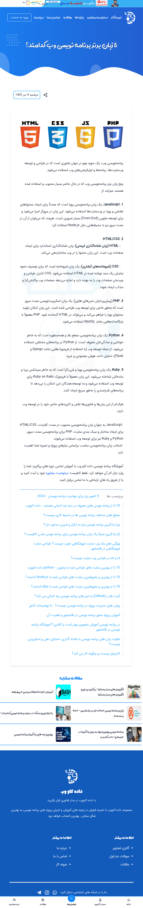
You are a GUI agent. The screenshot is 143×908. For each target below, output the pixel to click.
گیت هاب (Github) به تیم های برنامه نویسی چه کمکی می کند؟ (77, 596)
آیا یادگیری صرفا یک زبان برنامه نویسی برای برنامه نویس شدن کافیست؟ (72, 534)
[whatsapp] (54, 892)
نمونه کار (61, 864)
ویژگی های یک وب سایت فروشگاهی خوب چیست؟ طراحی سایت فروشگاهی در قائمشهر (76, 546)
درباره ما (62, 848)
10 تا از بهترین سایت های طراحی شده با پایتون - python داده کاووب (74, 567)
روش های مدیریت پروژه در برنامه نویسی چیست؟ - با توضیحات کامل (74, 605)
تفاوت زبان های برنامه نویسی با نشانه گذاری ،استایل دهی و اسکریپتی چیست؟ (74, 641)
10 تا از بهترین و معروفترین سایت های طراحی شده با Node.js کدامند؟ (73, 577)
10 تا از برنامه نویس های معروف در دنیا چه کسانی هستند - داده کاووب (73, 505)
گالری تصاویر (121, 848)
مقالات (124, 864)
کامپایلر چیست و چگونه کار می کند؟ (96, 653)
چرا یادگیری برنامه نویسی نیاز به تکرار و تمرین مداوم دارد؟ (81, 524)
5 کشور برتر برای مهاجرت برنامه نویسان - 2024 (68, 496)
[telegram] (39, 892)
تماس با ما (60, 856)
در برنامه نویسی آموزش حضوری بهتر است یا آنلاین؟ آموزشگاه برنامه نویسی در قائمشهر (75, 627)
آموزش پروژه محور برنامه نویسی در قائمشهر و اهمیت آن (83, 615)
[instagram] (47, 892)
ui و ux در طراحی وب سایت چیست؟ (95, 558)
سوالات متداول (119, 856)
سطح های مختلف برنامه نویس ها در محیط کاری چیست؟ (81, 515)
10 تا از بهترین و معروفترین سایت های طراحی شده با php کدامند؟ (75, 586)
